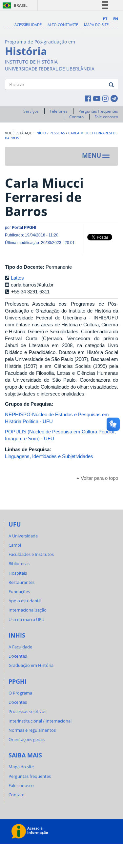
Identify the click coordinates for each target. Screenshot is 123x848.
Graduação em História (31, 665)
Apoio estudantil (25, 601)
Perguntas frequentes (98, 111)
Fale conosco (106, 117)
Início (40, 133)
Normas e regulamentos (32, 730)
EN (115, 18)
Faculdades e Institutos (31, 554)
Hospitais (18, 573)
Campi (15, 545)
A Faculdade (20, 647)
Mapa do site (96, 24)
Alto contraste (63, 24)
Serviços (31, 111)
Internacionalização (28, 610)
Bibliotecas (19, 563)
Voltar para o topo (98, 478)
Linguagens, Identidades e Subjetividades (49, 456)
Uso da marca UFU (26, 619)
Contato (76, 117)
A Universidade (23, 536)
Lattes (17, 277)
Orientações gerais (27, 739)
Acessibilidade (28, 24)
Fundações (19, 591)
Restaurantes (21, 582)
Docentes (18, 656)
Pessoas (57, 133)
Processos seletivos (27, 711)
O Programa (20, 693)
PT (105, 18)
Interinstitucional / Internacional (40, 721)
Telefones (59, 111)
